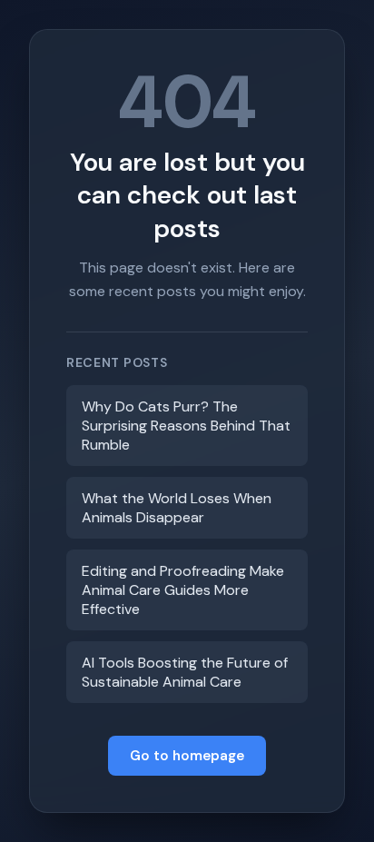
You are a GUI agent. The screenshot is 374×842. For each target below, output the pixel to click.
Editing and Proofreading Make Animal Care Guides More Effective (183, 590)
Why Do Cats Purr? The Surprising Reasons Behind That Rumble (186, 425)
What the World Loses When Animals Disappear (176, 508)
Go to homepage (187, 756)
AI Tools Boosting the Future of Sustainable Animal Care (185, 672)
